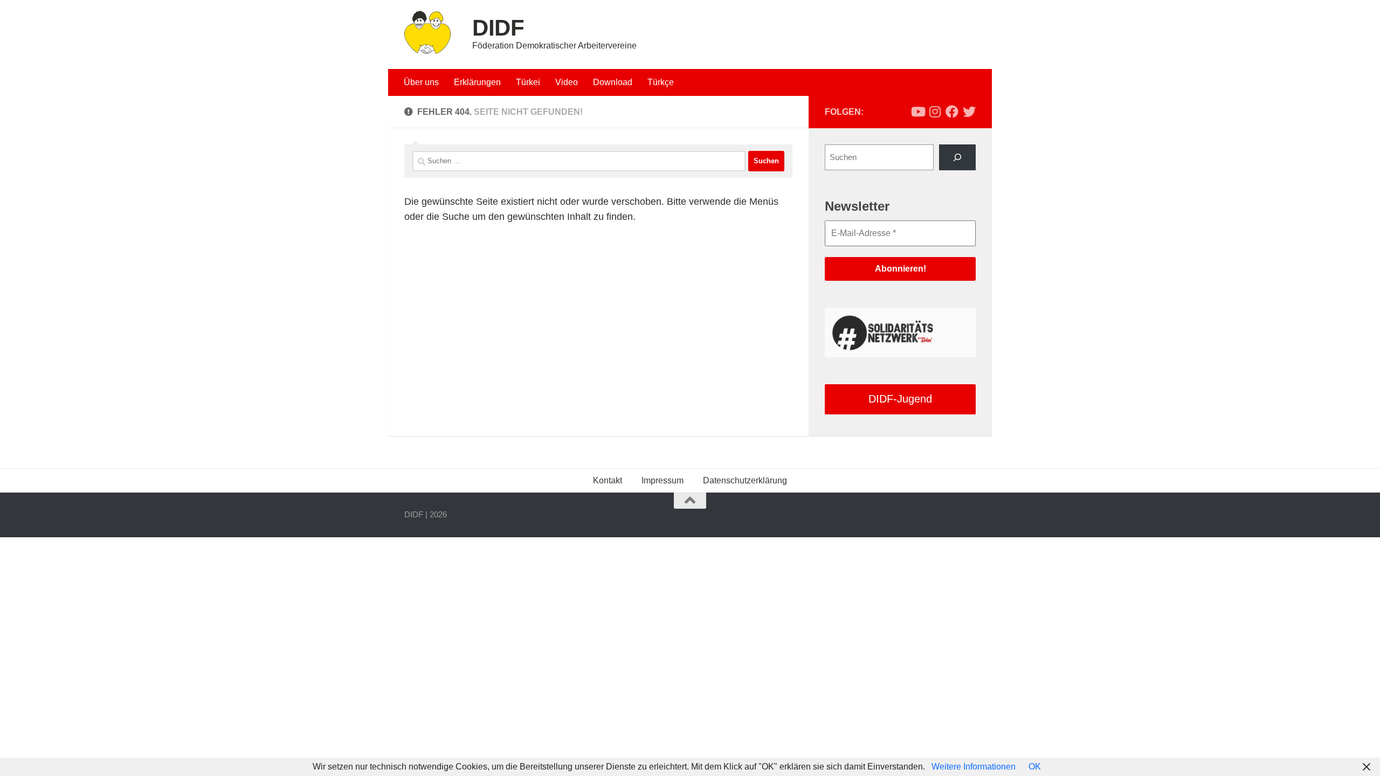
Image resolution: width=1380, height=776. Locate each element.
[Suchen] (957, 157)
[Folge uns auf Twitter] (969, 111)
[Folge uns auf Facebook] (952, 111)
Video (566, 82)
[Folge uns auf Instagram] (934, 111)
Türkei (528, 82)
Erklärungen (477, 82)
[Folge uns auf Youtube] (917, 111)
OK (1035, 766)
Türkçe (660, 82)
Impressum (662, 480)
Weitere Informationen (974, 766)
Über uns (421, 82)
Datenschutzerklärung (745, 480)
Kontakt (607, 480)
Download (612, 82)
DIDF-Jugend (900, 399)
